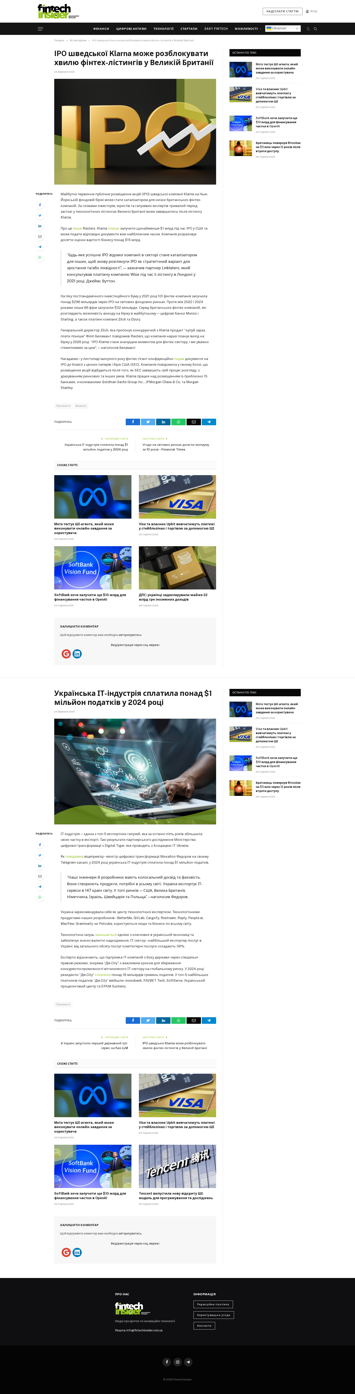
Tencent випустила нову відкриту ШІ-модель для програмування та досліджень (176, 1196)
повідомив (74, 856)
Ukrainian (278, 28)
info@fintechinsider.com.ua (145, 1330)
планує (113, 228)
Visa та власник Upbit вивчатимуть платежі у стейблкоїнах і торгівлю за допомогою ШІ (177, 526)
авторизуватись (130, 635)
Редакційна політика (213, 1304)
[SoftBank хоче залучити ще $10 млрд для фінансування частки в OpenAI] (92, 568)
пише (77, 228)
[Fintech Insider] (58, 11)
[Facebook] (40, 205)
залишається (106, 935)
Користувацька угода (213, 1315)
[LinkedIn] (40, 226)
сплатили (103, 975)
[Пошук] (315, 28)
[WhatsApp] (40, 257)
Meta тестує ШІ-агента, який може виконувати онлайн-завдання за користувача (84, 528)
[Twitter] (40, 215)
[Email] (40, 236)
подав (179, 359)
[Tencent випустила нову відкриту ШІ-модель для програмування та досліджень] (177, 1166)
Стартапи (189, 28)
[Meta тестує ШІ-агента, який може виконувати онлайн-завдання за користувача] (92, 497)
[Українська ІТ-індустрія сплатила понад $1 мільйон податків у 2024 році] (135, 771)
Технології (164, 28)
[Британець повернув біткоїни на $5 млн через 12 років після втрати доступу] (240, 148)
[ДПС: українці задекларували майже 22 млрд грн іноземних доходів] (177, 568)
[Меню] (40, 28)
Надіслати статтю (282, 11)
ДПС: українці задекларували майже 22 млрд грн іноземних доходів (173, 597)
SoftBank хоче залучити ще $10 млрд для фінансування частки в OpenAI (90, 597)
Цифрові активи (131, 28)
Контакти (204, 1325)
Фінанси (101, 28)
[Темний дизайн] (308, 29)
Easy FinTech (216, 28)
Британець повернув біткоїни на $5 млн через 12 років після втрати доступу (278, 147)
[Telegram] (40, 247)
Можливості (246, 28)
